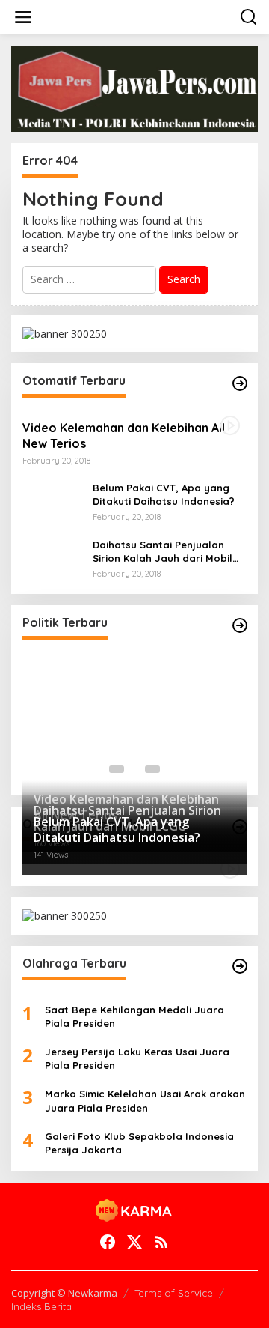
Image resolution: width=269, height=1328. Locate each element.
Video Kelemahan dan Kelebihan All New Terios (123, 435)
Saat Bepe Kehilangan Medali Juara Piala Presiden (134, 1016)
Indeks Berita (41, 1306)
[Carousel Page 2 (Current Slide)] (134, 769)
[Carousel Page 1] (116, 769)
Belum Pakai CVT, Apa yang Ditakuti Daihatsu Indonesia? (164, 494)
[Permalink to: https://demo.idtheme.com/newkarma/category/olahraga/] (240, 966)
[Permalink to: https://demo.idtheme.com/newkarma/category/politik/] (240, 625)
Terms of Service (173, 1293)
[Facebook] (107, 1242)
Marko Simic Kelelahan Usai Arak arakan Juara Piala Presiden (145, 1100)
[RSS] (161, 1242)
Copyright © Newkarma (64, 1293)
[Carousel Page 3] (152, 769)
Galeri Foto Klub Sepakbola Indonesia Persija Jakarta (139, 1143)
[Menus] (23, 17)
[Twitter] (134, 1242)
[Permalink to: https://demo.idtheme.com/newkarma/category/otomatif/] (240, 383)
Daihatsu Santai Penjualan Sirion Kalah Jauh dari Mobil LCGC (162, 552)
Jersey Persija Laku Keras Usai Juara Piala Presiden (137, 1058)
